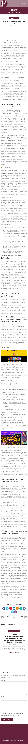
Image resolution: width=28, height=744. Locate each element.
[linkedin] (14, 608)
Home (9, 12)
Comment (4, 680)
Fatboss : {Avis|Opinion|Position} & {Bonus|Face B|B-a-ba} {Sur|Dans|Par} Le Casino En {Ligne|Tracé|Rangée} (14, 638)
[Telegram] (12, 611)
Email (3, 702)
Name (3, 696)
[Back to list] (14, 617)
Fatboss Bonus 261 (14, 631)
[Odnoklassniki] (17, 608)
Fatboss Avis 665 (16, 12)
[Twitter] (7, 608)
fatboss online (4, 173)
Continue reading (14, 652)
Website (3, 707)
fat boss (8, 604)
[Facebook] (3, 608)
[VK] (24, 608)
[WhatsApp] (20, 608)
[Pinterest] (10, 608)
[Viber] (15, 611)
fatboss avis (18, 604)
